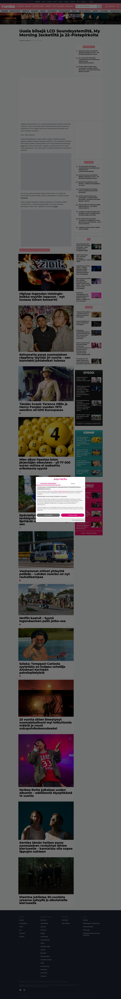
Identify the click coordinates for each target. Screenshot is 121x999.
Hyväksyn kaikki (72, 515)
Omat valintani (48, 515)
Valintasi (73, 483)
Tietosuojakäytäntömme (78, 520)
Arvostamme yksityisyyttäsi (48, 483)
